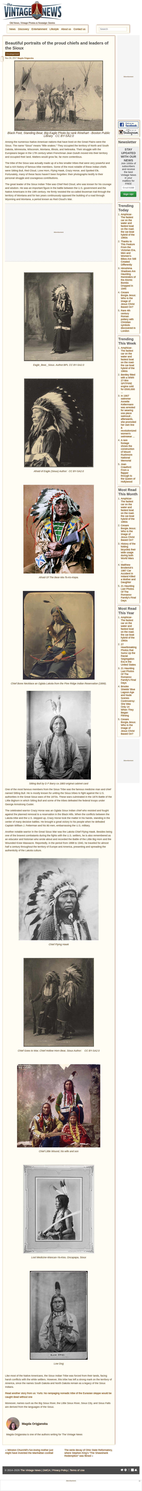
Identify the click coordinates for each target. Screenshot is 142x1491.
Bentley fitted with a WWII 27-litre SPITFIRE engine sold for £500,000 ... (128, 383)
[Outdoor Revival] (125, 1470)
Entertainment (39, 29)
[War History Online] (122, 1470)
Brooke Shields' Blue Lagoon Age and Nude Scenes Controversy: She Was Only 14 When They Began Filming (128, 701)
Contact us (79, 29)
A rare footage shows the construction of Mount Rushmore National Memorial (127, 450)
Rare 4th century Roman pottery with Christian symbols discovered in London (128, 320)
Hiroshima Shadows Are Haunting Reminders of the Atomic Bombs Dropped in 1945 (128, 278)
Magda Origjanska (25, 58)
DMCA (46, 1470)
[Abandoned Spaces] (129, 1470)
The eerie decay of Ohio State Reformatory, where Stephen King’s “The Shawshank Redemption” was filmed (88, 1453)
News (12, 29)
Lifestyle (54, 29)
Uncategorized (12, 54)
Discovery (23, 29)
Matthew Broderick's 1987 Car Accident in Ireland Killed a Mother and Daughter (128, 573)
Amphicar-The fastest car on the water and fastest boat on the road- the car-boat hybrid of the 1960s (128, 226)
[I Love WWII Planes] (136, 1470)
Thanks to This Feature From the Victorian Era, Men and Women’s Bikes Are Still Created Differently (128, 253)
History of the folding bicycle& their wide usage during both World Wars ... (128, 552)
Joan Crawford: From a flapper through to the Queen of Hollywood (128, 473)
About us (66, 29)
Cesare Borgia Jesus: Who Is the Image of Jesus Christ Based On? (128, 299)
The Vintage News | (31, 1470)
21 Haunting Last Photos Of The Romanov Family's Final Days (128, 593)
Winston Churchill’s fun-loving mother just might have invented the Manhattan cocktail (29, 1451)
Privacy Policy (60, 1470)
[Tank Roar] (132, 1470)
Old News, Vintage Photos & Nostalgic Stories (32, 23)
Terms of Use (77, 1470)
